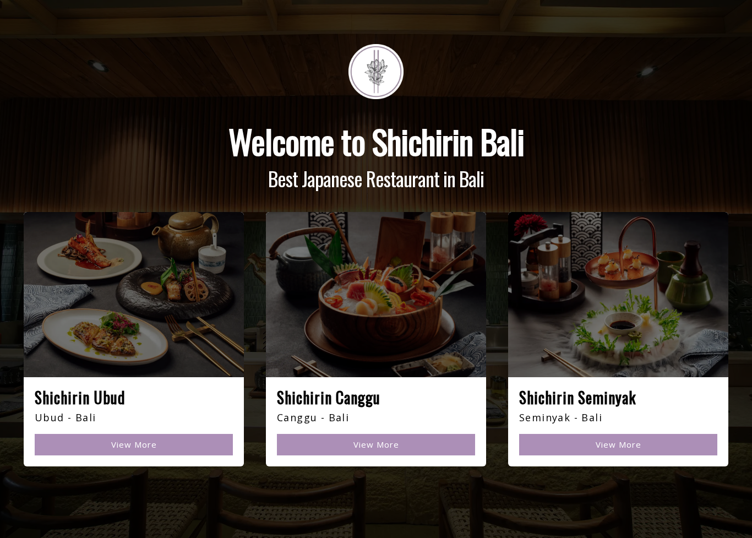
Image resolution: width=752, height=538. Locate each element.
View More (134, 444)
